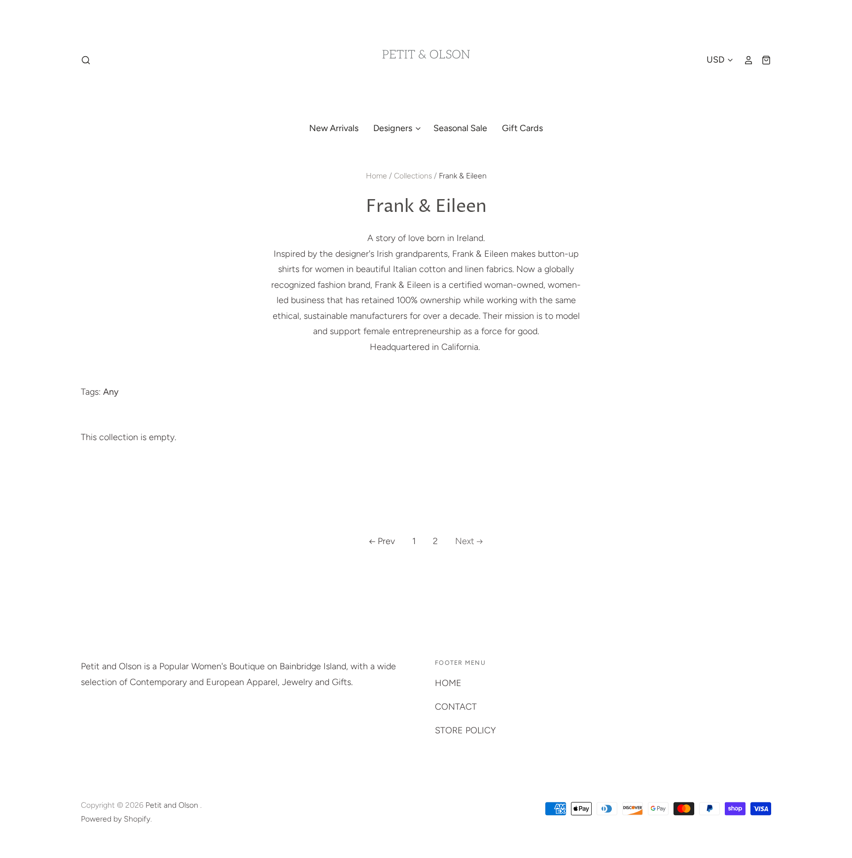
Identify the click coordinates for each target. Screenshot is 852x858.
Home (376, 175)
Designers (393, 128)
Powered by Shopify (115, 819)
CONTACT (456, 706)
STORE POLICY (465, 730)
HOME (448, 683)
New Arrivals (333, 128)
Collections (413, 175)
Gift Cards (522, 128)
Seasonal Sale (460, 128)
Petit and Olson (172, 805)
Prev (386, 541)
